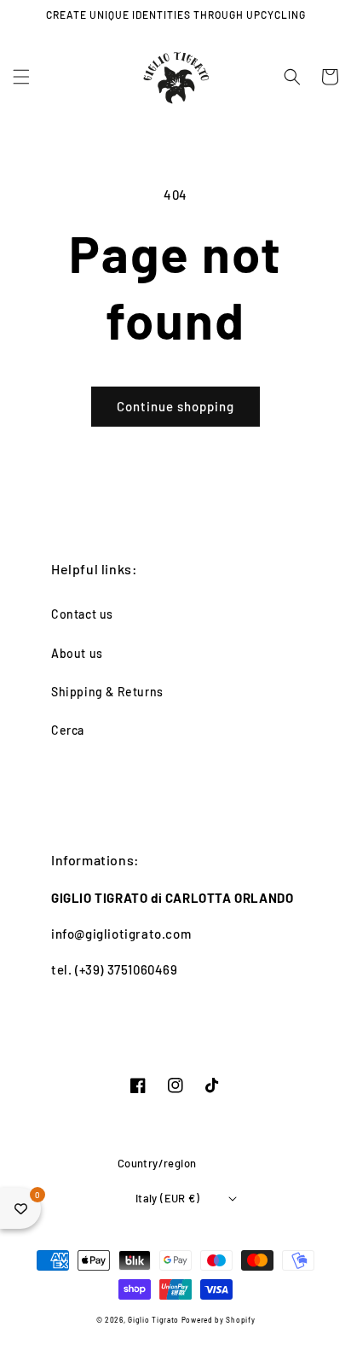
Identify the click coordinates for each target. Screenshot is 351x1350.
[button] (21, 77)
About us (77, 653)
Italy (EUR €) (167, 1198)
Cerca (67, 730)
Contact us (82, 614)
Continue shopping (175, 406)
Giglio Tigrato (153, 1320)
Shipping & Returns (107, 691)
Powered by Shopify (218, 1320)
